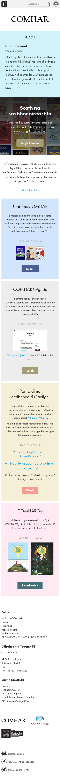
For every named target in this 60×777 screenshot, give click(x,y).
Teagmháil (6, 625)
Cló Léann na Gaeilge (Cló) (15, 701)
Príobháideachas (9, 633)
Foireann (5, 622)
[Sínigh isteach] (56, 4)
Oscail (30, 269)
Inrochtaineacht (9, 629)
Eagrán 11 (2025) (18, 355)
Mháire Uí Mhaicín (37, 417)
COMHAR (11, 689)
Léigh (30, 143)
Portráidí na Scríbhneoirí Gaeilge (17, 697)
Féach (30, 490)
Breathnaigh (30, 585)
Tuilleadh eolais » (30, 190)
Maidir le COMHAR (11, 618)
